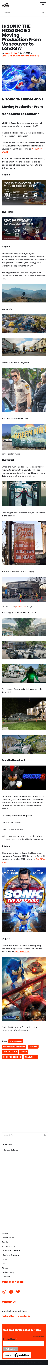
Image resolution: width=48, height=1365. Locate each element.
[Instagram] (4, 1291)
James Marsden (10, 1052)
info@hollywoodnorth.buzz (14, 1311)
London (5, 56)
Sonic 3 (24, 1052)
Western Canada (11, 1250)
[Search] (43, 12)
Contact (6, 1276)
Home (5, 1233)
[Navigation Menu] (43, 4)
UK (4, 1263)
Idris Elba (33, 1046)
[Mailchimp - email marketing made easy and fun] (17, 1357)
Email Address (10, 1339)
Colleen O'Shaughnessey (14, 1046)
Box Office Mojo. (22, 951)
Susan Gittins (10, 53)
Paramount (14, 56)
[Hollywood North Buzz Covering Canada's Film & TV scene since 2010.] (5, 4)
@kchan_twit (20, 606)
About (5, 1268)
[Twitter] (18, 1291)
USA (5, 1259)
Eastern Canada (11, 1255)
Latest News (8, 1237)
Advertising (8, 1272)
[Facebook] (11, 1291)
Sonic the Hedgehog (30, 56)
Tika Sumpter (30, 1057)
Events (5, 1242)
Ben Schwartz (16, 1041)
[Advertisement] (24, 1103)
